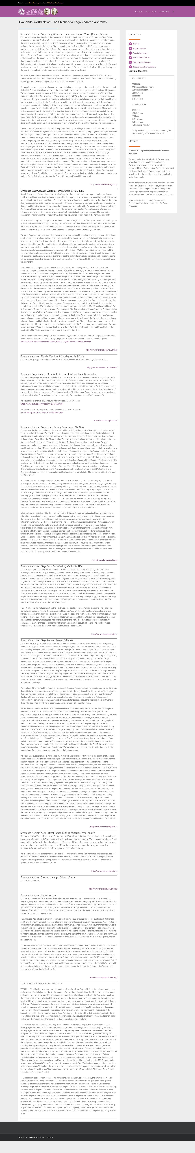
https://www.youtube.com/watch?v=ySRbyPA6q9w (42, 412)
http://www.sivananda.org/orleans (103, 889)
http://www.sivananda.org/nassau (103, 826)
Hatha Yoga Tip (139, 48)
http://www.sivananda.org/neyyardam (101, 350)
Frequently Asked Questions (144, 67)
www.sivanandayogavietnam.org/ (103, 977)
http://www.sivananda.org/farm (104, 634)
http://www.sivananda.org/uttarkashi (102, 367)
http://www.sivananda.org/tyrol (104, 871)
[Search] (173, 11)
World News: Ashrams (142, 62)
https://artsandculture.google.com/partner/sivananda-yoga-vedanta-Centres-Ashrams (56, 341)
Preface (136, 44)
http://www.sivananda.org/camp (104, 184)
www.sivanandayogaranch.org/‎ (104, 560)
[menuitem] (138, 11)
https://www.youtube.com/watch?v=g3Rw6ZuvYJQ (41, 404)
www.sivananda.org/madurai (105, 420)
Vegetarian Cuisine (140, 53)
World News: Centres (141, 57)
